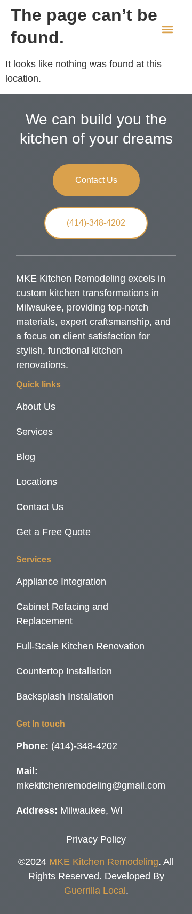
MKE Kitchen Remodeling (103, 861)
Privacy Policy (96, 839)
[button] (167, 29)
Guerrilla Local (95, 890)
